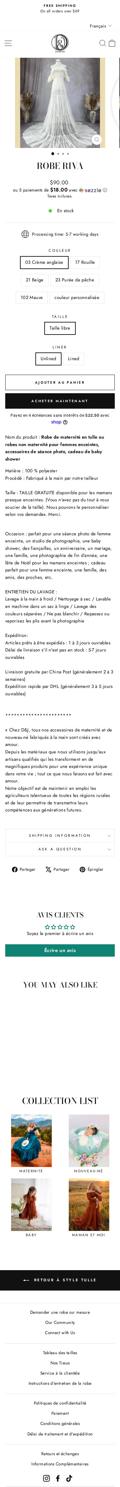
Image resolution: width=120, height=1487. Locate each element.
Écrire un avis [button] (60, 950)
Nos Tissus (60, 1363)
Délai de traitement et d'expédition (60, 1434)
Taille (60, 316)
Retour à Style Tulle (64, 1280)
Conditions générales (60, 1423)
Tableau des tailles (60, 1353)
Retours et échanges (60, 1454)
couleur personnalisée (76, 297)
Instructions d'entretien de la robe (60, 1383)
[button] (60, 190)
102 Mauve (32, 297)
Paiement (60, 1413)
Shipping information (60, 835)
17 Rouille (85, 262)
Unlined (48, 358)
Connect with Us (60, 1332)
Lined (73, 358)
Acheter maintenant (59, 400)
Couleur (60, 250)
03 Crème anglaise (44, 262)
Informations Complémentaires (59, 1464)
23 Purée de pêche (74, 279)
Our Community (60, 1322)
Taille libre (60, 328)
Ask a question (60, 849)
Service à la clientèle (60, 1373)
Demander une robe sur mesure (60, 1312)
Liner (60, 347)
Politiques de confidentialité (60, 1403)
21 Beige (35, 279)
